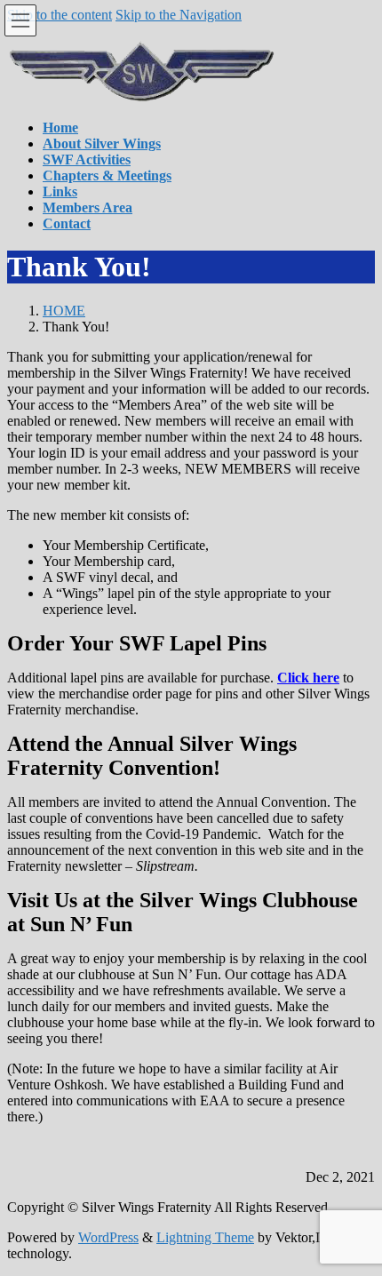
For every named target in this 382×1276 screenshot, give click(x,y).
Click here (308, 677)
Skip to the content (59, 14)
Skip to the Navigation (178, 14)
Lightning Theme (205, 1237)
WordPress (108, 1237)
